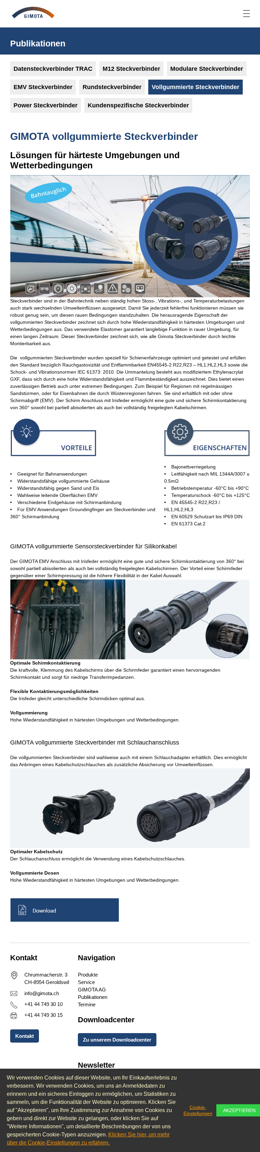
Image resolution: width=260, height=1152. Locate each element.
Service (86, 982)
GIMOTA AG (92, 989)
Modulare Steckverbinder (206, 68)
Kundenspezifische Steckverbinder (138, 105)
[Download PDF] (130, 910)
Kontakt (24, 1036)
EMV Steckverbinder (43, 87)
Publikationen (92, 997)
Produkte (88, 975)
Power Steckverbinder (46, 105)
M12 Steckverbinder (131, 68)
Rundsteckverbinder (112, 87)
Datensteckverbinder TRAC (53, 68)
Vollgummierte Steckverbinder (195, 87)
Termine (86, 1004)
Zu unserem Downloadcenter (117, 1040)
